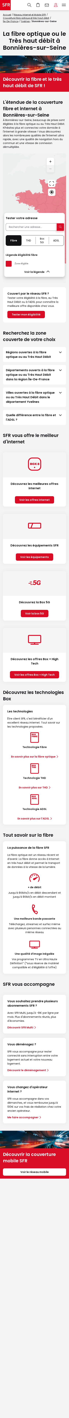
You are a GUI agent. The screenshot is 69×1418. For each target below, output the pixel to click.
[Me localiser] (51, 192)
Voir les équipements (34, 557)
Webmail (47, 5)
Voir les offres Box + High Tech (34, 675)
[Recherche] (29, 5)
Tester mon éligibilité (26, 314)
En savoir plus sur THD (33, 787)
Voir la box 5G (34, 613)
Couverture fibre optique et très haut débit (26, 18)
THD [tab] (28, 240)
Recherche (29, 5)
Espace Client (55, 5)
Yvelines (25, 21)
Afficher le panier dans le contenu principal (38, 5)
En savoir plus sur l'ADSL (33, 818)
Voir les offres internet (34, 500)
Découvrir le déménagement (26, 1070)
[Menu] (64, 5)
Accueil (7, 14)
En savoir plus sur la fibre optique (33, 756)
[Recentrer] (51, 183)
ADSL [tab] (56, 240)
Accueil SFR (5, 5)
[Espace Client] (55, 5)
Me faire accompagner (22, 1117)
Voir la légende (34, 272)
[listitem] (34, 354)
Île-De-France (10, 21)
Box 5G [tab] (42, 240)
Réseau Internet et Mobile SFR (30, 14)
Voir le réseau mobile (34, 1172)
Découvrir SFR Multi (20, 1027)
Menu (64, 5)
